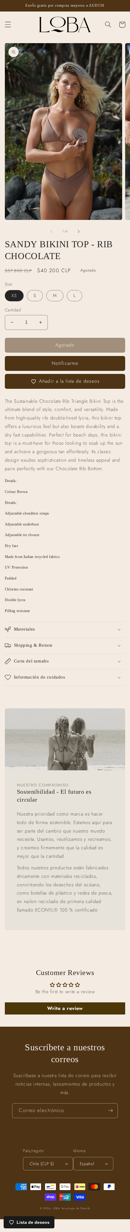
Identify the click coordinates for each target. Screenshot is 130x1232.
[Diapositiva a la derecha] (78, 231)
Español (87, 1164)
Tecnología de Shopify (75, 1208)
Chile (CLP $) (42, 1164)
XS (14, 295)
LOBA (56, 1208)
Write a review (65, 1008)
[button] (8, 25)
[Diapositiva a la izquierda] (51, 231)
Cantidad (13, 310)
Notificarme (65, 363)
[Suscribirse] (111, 1110)
